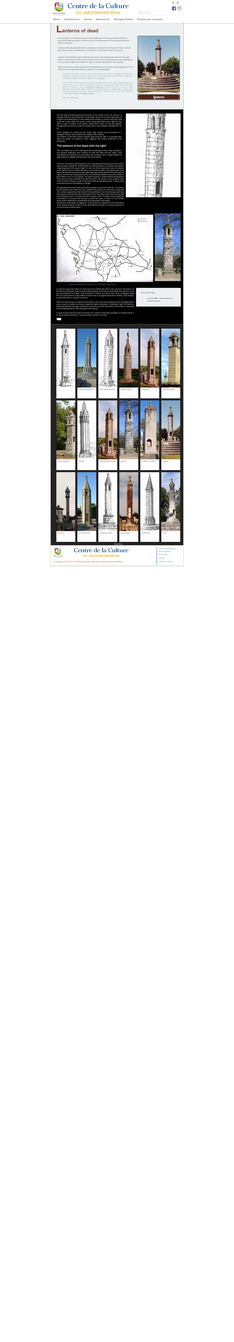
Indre (76, 93)
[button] (153, 155)
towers (118, 74)
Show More (118, 544)
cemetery (100, 78)
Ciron (71, 93)
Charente (99, 87)
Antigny (85, 93)
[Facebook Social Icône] (174, 8)
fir (76, 91)
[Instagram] (179, 8)
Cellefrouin (90, 87)
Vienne (91, 93)
